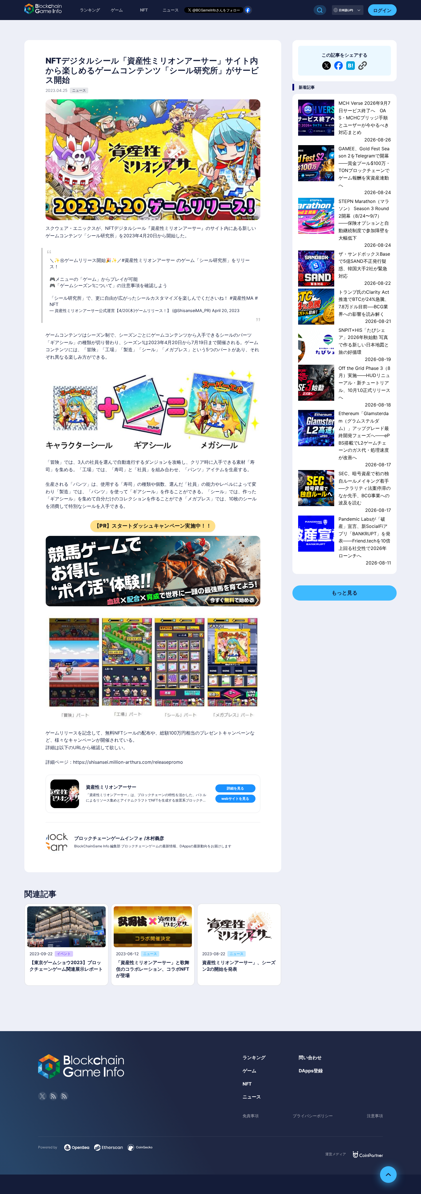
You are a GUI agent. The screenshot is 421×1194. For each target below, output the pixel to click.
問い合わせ (310, 1057)
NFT (144, 9)
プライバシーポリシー (313, 1115)
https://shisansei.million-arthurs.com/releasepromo (128, 762)
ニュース (252, 1097)
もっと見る (344, 593)
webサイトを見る (235, 798)
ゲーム (117, 9)
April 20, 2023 (225, 310)
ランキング (90, 9)
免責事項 (251, 1115)
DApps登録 (311, 1070)
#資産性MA (241, 298)
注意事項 (375, 1115)
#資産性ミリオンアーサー (148, 260)
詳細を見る (235, 788)
